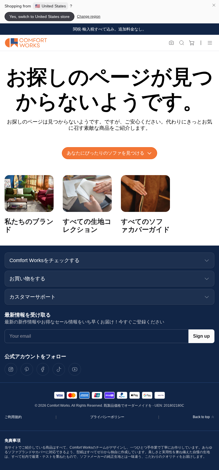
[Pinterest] (27, 369)
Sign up (201, 336)
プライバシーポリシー (107, 417)
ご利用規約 (13, 417)
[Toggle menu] (209, 42)
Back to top (201, 417)
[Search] (181, 42)
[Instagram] (11, 369)
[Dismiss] (213, 5)
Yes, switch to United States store (39, 16)
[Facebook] (42, 369)
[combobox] (109, 153)
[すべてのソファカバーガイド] (145, 193)
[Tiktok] (58, 369)
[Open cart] (191, 42)
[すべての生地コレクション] (87, 193)
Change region (88, 17)
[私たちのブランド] (29, 193)
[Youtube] (74, 369)
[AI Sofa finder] (171, 42)
